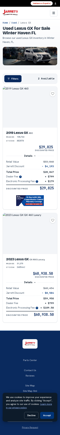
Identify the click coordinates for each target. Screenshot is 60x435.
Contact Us (30, 370)
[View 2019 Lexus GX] (30, 107)
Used (14, 22)
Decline (31, 415)
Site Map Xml (30, 390)
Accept (47, 415)
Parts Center (30, 360)
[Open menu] (53, 13)
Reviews (30, 375)
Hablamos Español (41, 3)
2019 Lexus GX (19, 133)
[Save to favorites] (53, 94)
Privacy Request (30, 427)
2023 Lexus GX (25, 259)
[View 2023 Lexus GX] (30, 233)
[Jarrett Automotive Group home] (10, 13)
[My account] (56, 3)
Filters (14, 78)
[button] (30, 200)
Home (5, 22)
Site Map (30, 385)
